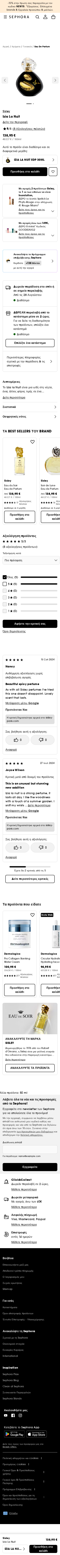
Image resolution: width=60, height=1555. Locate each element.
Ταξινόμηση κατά (12, 553)
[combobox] (31, 560)
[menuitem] (45, 17)
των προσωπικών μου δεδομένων (35, 1131)
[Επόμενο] (55, 80)
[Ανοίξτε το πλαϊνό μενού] (5, 17)
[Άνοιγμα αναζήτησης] (37, 17)
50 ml (23, 1092)
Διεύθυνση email (12, 1142)
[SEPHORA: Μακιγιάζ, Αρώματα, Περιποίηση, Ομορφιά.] (19, 17)
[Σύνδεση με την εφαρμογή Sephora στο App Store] (36, 1434)
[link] (30, 624)
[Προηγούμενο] (5, 80)
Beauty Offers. (10, 1447)
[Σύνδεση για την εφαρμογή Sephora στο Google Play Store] (14, 1434)
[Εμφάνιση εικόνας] (29, 77)
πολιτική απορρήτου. (31, 1134)
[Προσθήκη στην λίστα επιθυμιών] (32, 442)
